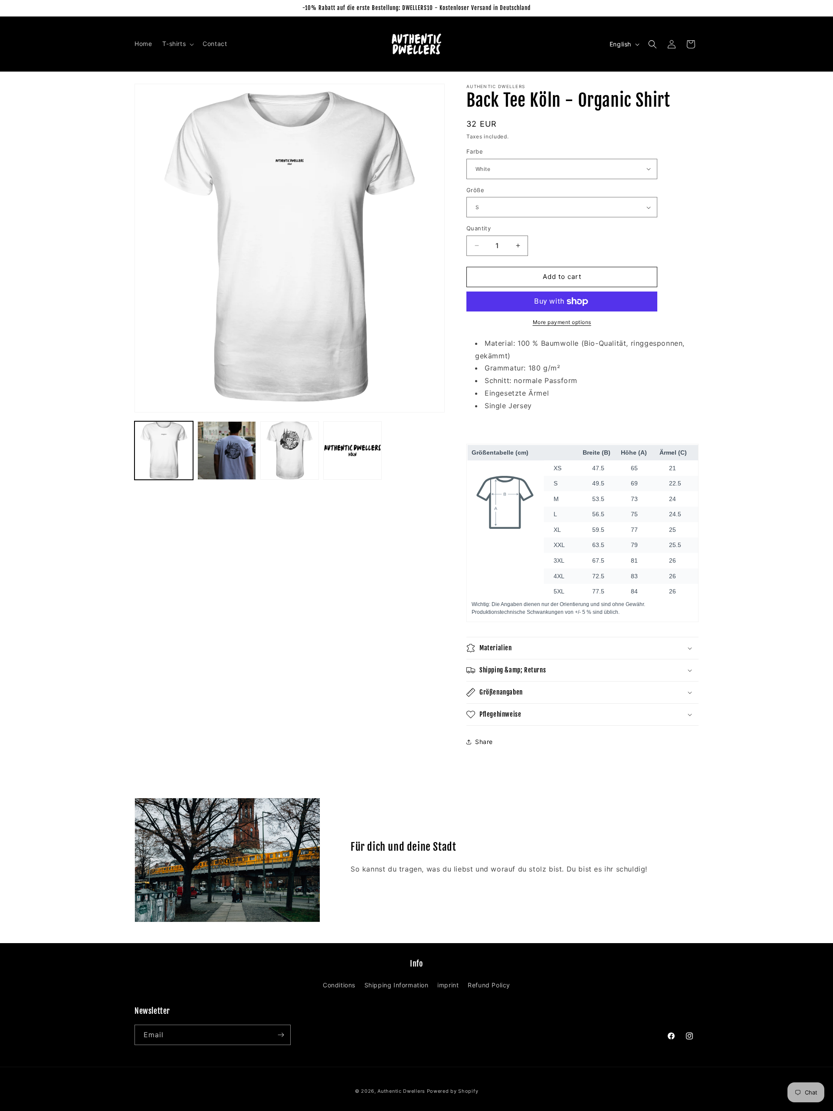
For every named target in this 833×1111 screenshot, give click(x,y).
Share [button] (484, 741)
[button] (177, 44)
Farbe (474, 151)
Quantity (478, 228)
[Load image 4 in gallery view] (352, 450)
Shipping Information (396, 985)
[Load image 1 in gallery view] (163, 450)
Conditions (339, 985)
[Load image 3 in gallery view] (289, 450)
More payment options (562, 322)
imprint (448, 985)
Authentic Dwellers (401, 1091)
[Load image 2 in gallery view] (226, 450)
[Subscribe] (280, 1035)
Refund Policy (489, 985)
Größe (475, 190)
